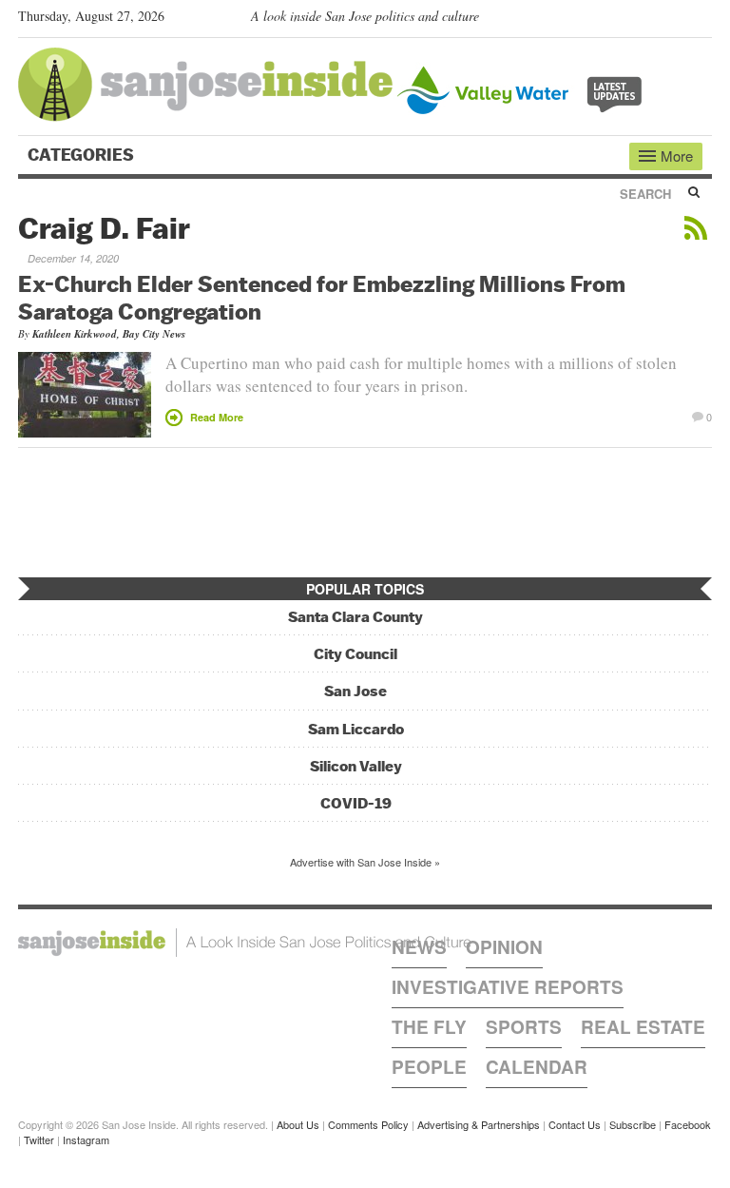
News (419, 947)
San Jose (355, 691)
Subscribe (632, 1124)
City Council (355, 654)
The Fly (429, 1027)
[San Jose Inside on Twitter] (647, 20)
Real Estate (643, 1027)
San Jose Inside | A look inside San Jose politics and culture (244, 942)
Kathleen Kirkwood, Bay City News (108, 333)
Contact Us (574, 1124)
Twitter (39, 1139)
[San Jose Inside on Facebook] (674, 20)
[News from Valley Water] (523, 88)
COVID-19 (356, 803)
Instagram (86, 1139)
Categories (83, 155)
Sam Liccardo (356, 729)
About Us (298, 1124)
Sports (524, 1027)
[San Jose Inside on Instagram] (702, 20)
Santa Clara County (355, 617)
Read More (216, 417)
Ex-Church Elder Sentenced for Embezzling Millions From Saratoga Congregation (321, 297)
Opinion (504, 947)
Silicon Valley (356, 766)
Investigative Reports (508, 987)
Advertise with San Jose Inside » (365, 861)
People (429, 1067)
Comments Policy (368, 1124)
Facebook (687, 1124)
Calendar (536, 1067)
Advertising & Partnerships (478, 1124)
